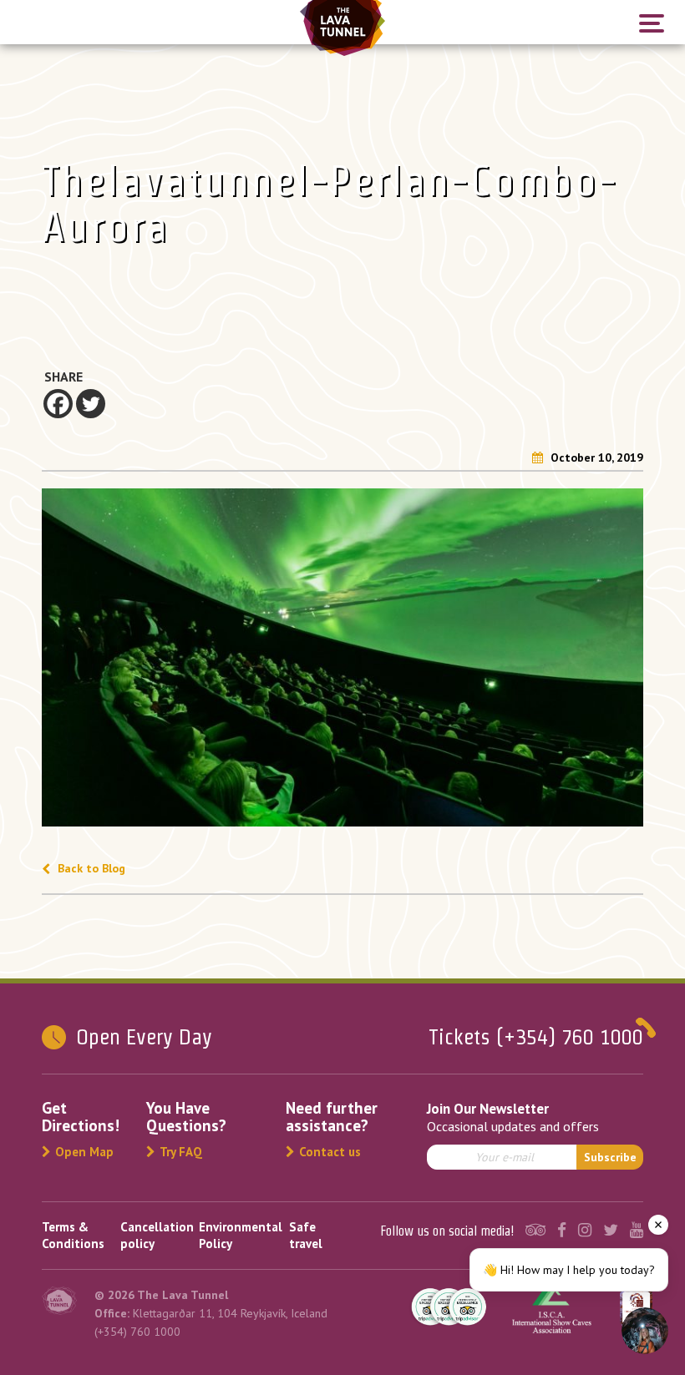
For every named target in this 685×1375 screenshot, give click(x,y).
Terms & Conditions (73, 1235)
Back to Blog (89, 868)
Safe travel (305, 1235)
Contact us (330, 1152)
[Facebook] (58, 403)
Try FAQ (181, 1152)
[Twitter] (90, 403)
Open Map (84, 1152)
